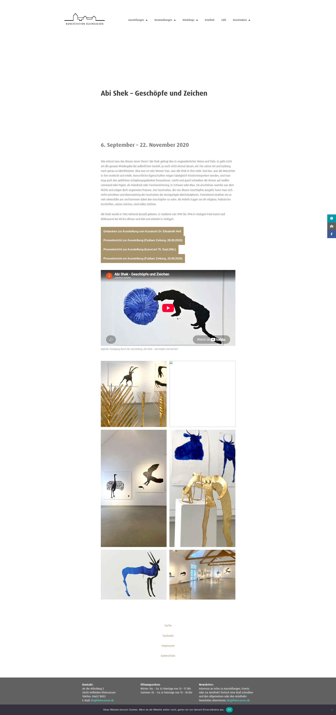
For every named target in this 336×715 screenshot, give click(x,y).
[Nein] (331, 709)
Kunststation (240, 20)
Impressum (168, 645)
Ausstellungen (136, 20)
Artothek (209, 20)
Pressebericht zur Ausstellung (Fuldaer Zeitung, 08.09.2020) (142, 240)
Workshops (188, 20)
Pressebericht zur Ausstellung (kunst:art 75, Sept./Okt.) (139, 249)
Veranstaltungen (163, 20)
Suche (168, 625)
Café (223, 20)
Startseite (168, 635)
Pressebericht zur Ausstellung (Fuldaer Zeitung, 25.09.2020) (142, 258)
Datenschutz (168, 655)
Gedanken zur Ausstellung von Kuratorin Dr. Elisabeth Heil (142, 231)
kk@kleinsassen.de (102, 700)
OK (229, 709)
